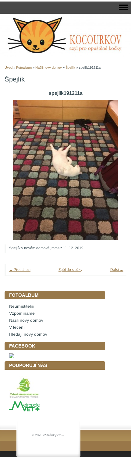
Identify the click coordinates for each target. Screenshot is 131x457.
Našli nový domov (48, 67)
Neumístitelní (21, 306)
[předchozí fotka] (17, 170)
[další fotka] (113, 170)
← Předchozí (19, 270)
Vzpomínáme (22, 313)
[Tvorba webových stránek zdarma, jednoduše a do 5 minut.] (63, 435)
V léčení (17, 327)
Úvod (8, 67)
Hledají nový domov (28, 334)
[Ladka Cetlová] (11, 357)
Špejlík (70, 67)
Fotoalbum (24, 67)
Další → (116, 270)
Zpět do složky (70, 270)
